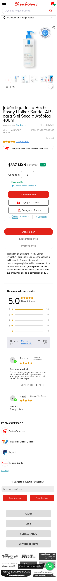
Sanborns (21, 125)
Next (49, 78)
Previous (9, 78)
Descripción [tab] (28, 231)
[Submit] (51, 10)
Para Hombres (42, 498)
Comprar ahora (28, 194)
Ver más (5, 471)
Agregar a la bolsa (31, 202)
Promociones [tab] (28, 245)
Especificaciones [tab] (28, 238)
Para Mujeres (15, 498)
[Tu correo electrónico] (28, 490)
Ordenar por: (14, 342)
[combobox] (28, 10)
